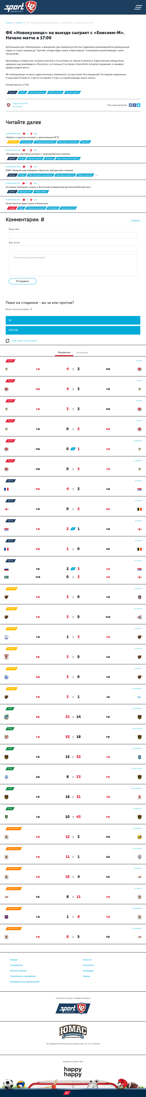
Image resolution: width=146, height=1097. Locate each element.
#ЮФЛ (22, 175)
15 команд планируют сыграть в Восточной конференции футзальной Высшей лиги (48, 187)
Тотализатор (16, 965)
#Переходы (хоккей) (36, 208)
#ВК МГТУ (85, 142)
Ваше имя (14, 229)
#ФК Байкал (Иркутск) (65, 175)
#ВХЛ (21, 208)
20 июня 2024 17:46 (13, 150)
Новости (87, 959)
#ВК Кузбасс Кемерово (68, 142)
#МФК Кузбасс (41, 192)
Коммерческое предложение (24, 981)
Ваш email (14, 242)
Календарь (88, 970)
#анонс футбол (72, 92)
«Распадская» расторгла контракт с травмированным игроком (38, 154)
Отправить (22, 281)
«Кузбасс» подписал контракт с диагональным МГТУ (32, 137)
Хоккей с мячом (14, 829)
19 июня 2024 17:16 (13, 183)
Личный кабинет (18, 970)
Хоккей (12, 208)
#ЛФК (22, 92)
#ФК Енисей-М (55, 92)
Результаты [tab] (64, 352)
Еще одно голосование (24, 340)
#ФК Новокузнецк (37, 92)
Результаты (88, 965)
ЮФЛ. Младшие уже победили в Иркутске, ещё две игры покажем (39, 170)
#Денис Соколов (85, 175)
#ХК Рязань (52, 208)
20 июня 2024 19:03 (13, 134)
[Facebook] (134, 105)
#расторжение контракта (67, 159)
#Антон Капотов (68, 208)
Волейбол (13, 142)
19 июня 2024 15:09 (13, 200)
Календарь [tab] (82, 352)
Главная (14, 959)
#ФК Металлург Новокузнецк (40, 175)
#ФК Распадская (34, 159)
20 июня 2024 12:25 (13, 167)
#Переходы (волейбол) (45, 142)
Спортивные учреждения (23, 976)
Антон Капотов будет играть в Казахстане (27, 203)
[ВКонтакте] (130, 105)
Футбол (12, 92)
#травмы (49, 159)
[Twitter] (138, 105)
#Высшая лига (25, 192)
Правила (135, 220)
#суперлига (26, 142)
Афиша (86, 976)
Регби (10, 709)
